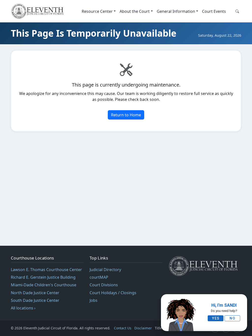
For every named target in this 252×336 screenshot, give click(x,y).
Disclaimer (143, 328)
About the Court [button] (135, 11)
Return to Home (126, 115)
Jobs (93, 300)
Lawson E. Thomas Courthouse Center (46, 269)
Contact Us (122, 328)
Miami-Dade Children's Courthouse (43, 285)
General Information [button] (176, 11)
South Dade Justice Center (35, 300)
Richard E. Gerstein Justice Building (43, 277)
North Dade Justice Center (35, 292)
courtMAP (99, 277)
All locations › (23, 308)
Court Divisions (104, 285)
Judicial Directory (105, 269)
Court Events (214, 11)
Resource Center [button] (97, 11)
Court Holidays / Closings (113, 292)
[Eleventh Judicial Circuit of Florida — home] (38, 11)
